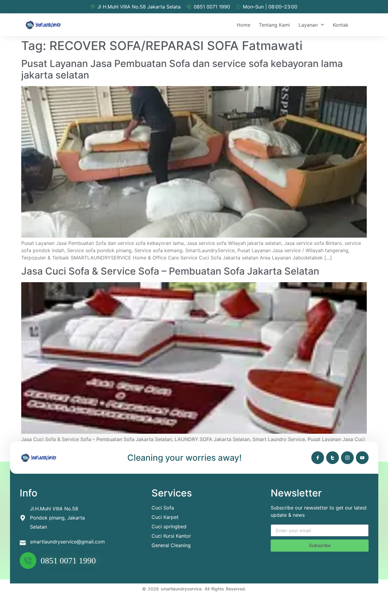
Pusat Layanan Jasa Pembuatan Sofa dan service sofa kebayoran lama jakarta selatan (182, 69)
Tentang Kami (274, 25)
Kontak (341, 25)
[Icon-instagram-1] (347, 457)
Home (243, 25)
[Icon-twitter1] (332, 457)
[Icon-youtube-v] (362, 457)
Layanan (308, 25)
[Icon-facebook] (317, 457)
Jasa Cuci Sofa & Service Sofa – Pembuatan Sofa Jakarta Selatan (170, 271)
